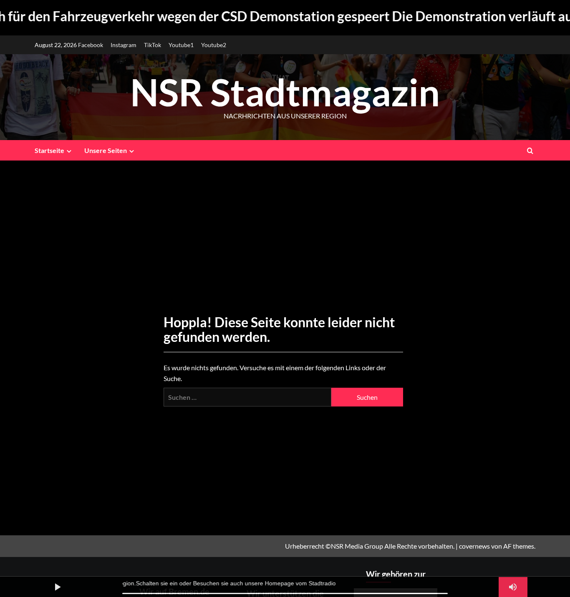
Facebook (90, 44)
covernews (474, 546)
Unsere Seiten (105, 150)
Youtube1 (181, 44)
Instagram (123, 44)
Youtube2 (213, 44)
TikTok (152, 44)
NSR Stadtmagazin (285, 91)
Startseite (49, 150)
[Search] (530, 150)
